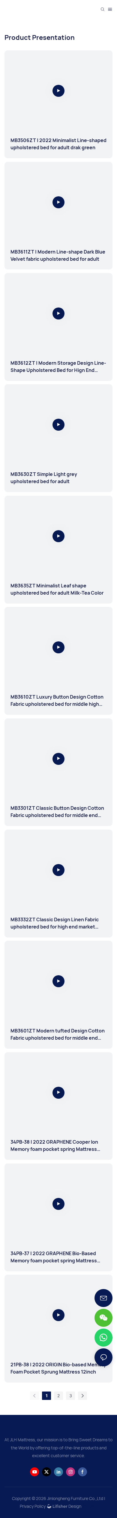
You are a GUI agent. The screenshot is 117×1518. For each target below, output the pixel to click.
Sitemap (91, 1506)
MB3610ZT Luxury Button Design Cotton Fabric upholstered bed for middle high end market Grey (57, 701)
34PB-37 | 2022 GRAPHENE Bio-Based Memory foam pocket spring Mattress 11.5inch (53, 1257)
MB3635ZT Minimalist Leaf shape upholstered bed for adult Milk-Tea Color (57, 589)
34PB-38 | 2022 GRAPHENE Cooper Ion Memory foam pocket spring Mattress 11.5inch (54, 1146)
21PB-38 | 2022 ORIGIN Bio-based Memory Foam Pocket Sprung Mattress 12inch (58, 1368)
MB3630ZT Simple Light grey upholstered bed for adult (43, 478)
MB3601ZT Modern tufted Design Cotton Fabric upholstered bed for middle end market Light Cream (57, 1034)
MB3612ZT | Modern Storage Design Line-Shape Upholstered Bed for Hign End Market (58, 367)
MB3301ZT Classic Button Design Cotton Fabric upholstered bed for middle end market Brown (57, 812)
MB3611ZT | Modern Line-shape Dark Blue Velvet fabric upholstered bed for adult (57, 255)
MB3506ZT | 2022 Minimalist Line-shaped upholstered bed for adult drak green (58, 144)
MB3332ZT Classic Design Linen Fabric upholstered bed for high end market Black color (54, 923)
